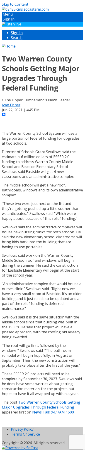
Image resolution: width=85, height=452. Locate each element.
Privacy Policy (22, 429)
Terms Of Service (25, 434)
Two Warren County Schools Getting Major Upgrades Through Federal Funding (41, 405)
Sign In (17, 32)
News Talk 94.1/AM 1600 (53, 412)
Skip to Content (15, 4)
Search (16, 37)
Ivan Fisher (11, 104)
